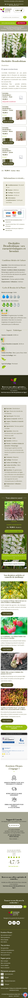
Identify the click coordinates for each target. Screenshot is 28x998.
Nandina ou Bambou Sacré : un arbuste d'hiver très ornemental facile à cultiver (13, 708)
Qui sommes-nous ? (6, 935)
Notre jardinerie (5, 937)
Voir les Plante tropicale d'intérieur (14, 564)
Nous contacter (5, 967)
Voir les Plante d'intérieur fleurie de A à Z (14, 557)
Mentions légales (5, 988)
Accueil (6, 27)
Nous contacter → (14, 839)
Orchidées (11, 29)
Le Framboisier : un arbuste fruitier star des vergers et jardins (13, 637)
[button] (25, 10)
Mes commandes (5, 963)
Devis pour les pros (6, 952)
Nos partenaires (5, 955)
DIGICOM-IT (16, 996)
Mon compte (4, 961)
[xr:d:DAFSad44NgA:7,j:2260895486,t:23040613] (14, 45)
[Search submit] (25, 17)
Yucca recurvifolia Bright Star (14, 524)
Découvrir (14, 530)
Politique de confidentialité (15, 988)
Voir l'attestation (8, 742)
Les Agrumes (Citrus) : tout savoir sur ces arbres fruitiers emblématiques (13, 601)
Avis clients (4, 942)
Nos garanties (5, 948)
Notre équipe (4, 939)
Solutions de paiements (7, 950)
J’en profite (21, 23)
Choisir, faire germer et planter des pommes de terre (12, 673)
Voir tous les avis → (14, 866)
